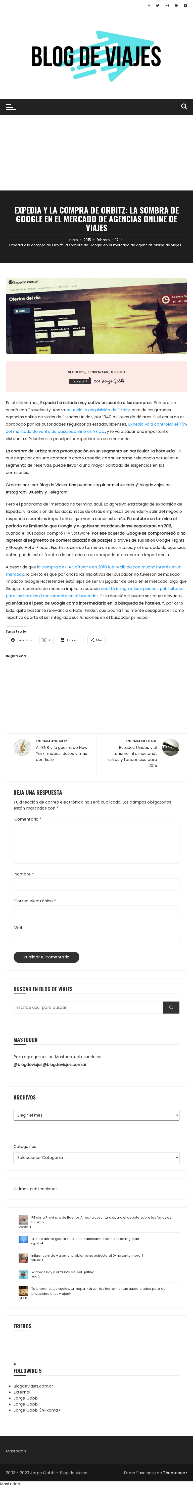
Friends (22, 1326)
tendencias (98, 372)
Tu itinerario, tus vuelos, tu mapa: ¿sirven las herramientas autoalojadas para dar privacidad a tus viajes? (99, 1291)
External (22, 1392)
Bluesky (35, 492)
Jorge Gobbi (113, 381)
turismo (118, 372)
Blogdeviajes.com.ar (34, 1386)
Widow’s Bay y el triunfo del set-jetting (62, 1272)
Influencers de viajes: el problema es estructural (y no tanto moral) (87, 1255)
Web (19, 928)
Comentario (28, 819)
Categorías (25, 1146)
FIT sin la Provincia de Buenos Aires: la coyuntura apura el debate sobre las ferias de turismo (101, 1220)
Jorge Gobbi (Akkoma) (37, 1410)
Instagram (16, 492)
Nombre (24, 874)
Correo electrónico (35, 901)
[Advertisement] (96, 153)
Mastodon (16, 1451)
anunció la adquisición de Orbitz (98, 410)
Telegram (58, 492)
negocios (76, 372)
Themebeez (175, 1473)
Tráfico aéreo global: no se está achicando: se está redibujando (85, 1238)
